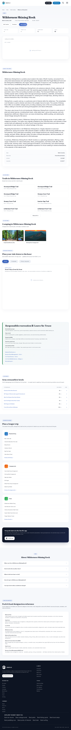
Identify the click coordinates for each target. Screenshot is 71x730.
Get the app (9, 538)
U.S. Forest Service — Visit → (11, 356)
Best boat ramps (55, 717)
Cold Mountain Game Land (10, 506)
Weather (38, 691)
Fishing (3, 687)
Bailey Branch (7, 444)
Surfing (3, 696)
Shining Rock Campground (10, 474)
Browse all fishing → (9, 457)
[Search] (63, 3)
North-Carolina (13, 9)
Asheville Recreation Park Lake (11, 441)
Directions (14, 24)
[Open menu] (67, 3)
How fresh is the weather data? (12, 568)
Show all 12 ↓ (35, 215)
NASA (66, 727)
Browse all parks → (9, 519)
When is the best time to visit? (12, 574)
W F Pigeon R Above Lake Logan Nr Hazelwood (14, 393)
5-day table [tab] (13, 261)
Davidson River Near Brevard (10, 390)
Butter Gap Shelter (8, 486)
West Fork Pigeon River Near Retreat (12, 397)
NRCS (63, 727)
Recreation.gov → (9, 361)
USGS (58, 727)
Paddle (3, 685)
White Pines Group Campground (11, 483)
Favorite (6, 24)
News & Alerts (39, 685)
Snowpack (39, 668)
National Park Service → (10, 352)
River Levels (39, 674)
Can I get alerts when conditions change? (15, 585)
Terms (3, 707)
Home (3, 9)
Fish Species (39, 687)
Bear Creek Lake (8, 438)
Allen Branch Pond (8, 454)
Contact (3, 711)
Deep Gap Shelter (8, 477)
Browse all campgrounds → (10, 490)
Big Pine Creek (8, 451)
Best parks (32, 717)
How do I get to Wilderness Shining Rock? (15, 580)
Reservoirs (39, 672)
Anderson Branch (8, 448)
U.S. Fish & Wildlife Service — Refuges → (14, 358)
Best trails (36, 720)
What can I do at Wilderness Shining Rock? (15, 563)
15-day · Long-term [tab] (25, 261)
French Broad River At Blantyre (11, 407)
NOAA (61, 727)
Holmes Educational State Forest (11, 509)
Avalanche (39, 676)
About (3, 703)
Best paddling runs (10, 720)
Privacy (3, 709)
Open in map (23, 24)
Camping (4, 689)
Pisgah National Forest (9, 516)
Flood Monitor (39, 689)
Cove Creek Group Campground (11, 471)
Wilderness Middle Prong (10, 503)
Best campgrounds (21, 717)
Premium (4, 705)
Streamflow (39, 670)
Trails (3, 694)
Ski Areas (4, 683)
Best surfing (44, 720)
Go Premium (56, 2)
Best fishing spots (42, 717)
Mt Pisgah (7, 480)
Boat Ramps (4, 691)
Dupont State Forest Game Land (11, 512)
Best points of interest (24, 720)
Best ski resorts (9, 717)
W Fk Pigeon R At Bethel (9, 403)
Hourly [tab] (5, 261)
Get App (48, 2)
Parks (7, 9)
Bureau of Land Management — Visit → (13, 354)
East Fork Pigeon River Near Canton (12, 400)
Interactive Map (40, 683)
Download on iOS (8, 675)
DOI (68, 727)
